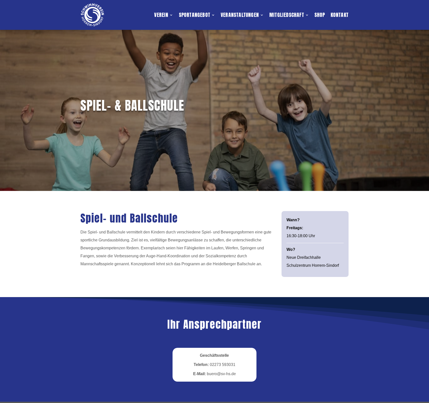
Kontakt (340, 15)
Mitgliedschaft (286, 15)
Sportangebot (194, 15)
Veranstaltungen (240, 15)
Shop (320, 15)
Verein (161, 15)
